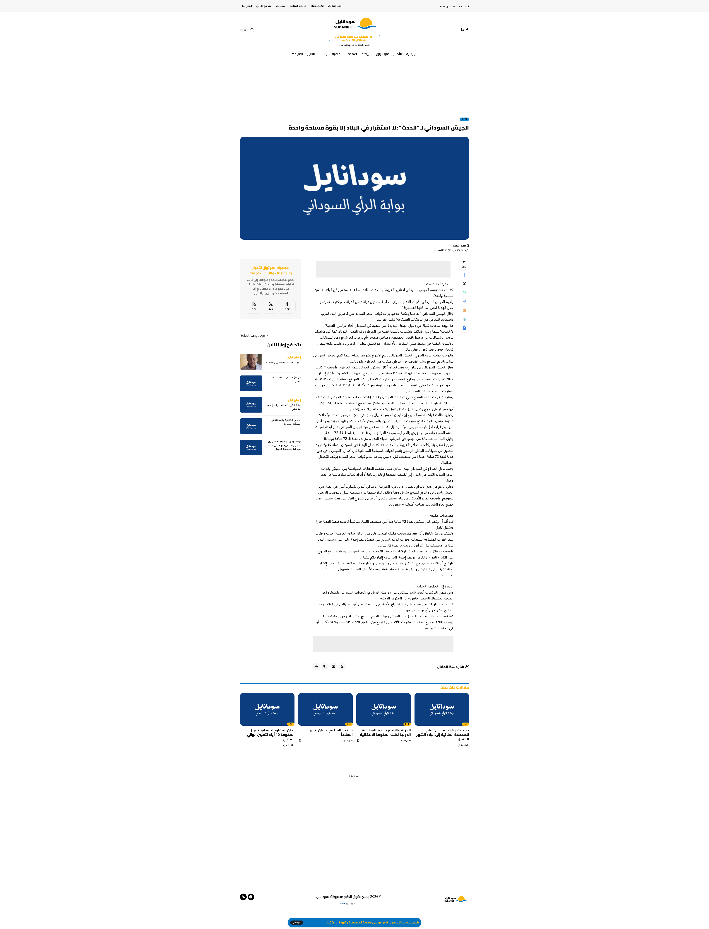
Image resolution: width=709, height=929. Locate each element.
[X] (271, 306)
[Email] (464, 310)
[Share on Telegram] (464, 301)
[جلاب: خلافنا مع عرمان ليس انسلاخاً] (325, 709)
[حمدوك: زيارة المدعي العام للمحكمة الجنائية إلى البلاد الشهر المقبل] (442, 709)
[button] (296, 923)
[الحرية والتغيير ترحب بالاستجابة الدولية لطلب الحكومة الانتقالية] (383, 709)
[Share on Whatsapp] (464, 292)
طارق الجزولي (463, 745)
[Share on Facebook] (464, 275)
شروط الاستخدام (336, 922)
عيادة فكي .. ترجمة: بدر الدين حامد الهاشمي (283, 407)
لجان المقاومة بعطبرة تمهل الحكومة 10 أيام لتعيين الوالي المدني (270, 734)
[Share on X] (464, 284)
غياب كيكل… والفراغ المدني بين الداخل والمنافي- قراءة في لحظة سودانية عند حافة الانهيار (284, 445)
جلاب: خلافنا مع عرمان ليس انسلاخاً (331, 732)
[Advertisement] (354, 86)
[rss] (254, 306)
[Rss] (462, 29)
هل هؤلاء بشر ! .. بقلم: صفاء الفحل (286, 379)
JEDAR (342, 903)
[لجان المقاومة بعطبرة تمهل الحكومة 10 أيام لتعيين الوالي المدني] (267, 709)
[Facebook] (467, 29)
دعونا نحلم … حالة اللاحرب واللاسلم (283, 362)
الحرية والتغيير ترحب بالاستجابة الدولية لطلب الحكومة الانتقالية (385, 732)
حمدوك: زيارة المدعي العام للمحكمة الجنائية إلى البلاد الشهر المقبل (442, 734)
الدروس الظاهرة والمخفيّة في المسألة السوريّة (286, 422)
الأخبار (464, 119)
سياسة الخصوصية (360, 922)
